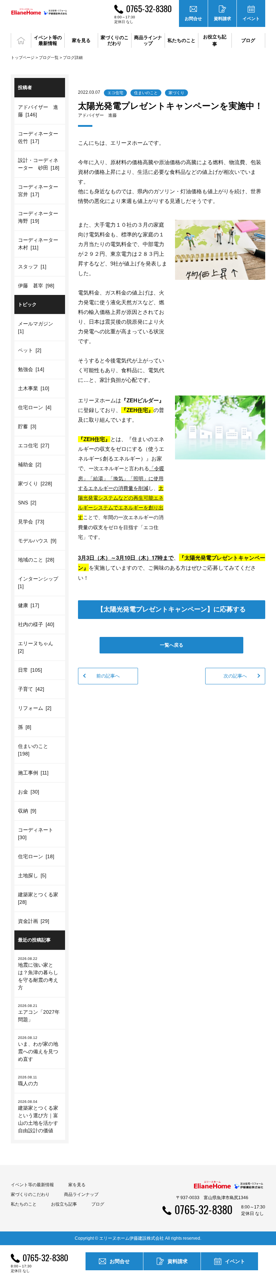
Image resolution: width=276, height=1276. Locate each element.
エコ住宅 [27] (33, 445)
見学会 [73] (31, 521)
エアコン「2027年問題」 (39, 1013)
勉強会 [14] (31, 369)
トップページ (22, 57)
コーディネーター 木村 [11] (40, 243)
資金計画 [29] (33, 921)
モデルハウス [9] (37, 541)
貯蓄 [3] (27, 426)
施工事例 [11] (33, 773)
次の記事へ (235, 676)
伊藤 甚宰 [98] (36, 285)
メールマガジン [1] (37, 327)
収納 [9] (27, 811)
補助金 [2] (29, 464)
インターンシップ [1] (39, 582)
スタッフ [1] (32, 266)
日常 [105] (30, 670)
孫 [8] (24, 727)
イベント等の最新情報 (32, 1184)
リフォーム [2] (34, 708)
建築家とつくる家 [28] (39, 898)
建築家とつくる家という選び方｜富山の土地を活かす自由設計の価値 (38, 1116)
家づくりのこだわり (30, 1194)
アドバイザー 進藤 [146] (38, 110)
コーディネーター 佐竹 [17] (40, 137)
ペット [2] (29, 350)
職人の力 (28, 1080)
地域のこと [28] (36, 560)
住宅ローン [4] (34, 407)
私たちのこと (24, 1204)
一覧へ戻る (171, 645)
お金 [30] (28, 792)
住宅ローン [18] (36, 856)
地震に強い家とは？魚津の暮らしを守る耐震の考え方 (38, 973)
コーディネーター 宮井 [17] (40, 190)
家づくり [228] (35, 483)
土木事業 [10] (33, 388)
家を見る (77, 1184)
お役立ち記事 (214, 40)
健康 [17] (28, 605)
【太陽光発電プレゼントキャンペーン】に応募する (171, 609)
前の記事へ (108, 676)
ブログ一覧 (49, 57)
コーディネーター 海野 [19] (40, 217)
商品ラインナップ (81, 1194)
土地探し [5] (32, 875)
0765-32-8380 (149, 8)
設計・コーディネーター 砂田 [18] (38, 164)
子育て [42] (31, 689)
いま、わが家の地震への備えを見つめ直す (38, 1049)
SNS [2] (27, 502)
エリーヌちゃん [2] (37, 647)
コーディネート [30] (37, 833)
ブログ (248, 40)
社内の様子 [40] (36, 624)
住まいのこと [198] (34, 750)
